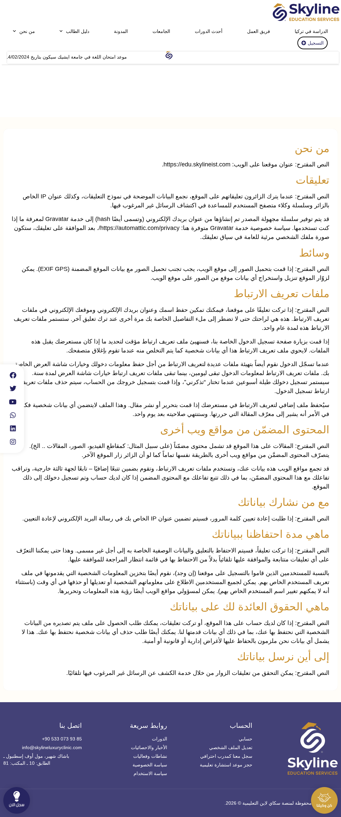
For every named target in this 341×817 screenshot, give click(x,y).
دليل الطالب (77, 31)
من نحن (27, 31)
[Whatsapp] (13, 415)
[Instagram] (13, 442)
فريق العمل (258, 31)
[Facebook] (13, 375)
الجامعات (161, 31)
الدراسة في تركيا (311, 31)
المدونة (121, 31)
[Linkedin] (13, 428)
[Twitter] (13, 388)
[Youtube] (13, 402)
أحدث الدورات (208, 31)
